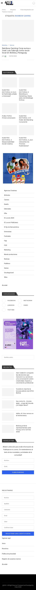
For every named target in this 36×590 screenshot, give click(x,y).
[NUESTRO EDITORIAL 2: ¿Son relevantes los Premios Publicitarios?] (26, 130)
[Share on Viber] (23, 60)
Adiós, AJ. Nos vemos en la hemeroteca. (25, 414)
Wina (5, 277)
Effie (5, 213)
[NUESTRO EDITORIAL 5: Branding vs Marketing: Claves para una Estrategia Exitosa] (26, 82)
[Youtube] (27, 3)
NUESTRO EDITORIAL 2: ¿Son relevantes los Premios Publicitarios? (26, 142)
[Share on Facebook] (13, 60)
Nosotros (5, 548)
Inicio (4, 543)
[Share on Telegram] (21, 60)
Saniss (6, 268)
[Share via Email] (25, 60)
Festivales (7, 236)
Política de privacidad (9, 554)
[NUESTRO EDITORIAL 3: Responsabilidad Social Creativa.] (9, 130)
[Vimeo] (25, 3)
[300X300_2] (18, 154)
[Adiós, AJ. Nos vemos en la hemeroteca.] (8, 417)
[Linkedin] (23, 3)
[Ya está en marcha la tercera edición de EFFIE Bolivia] (8, 392)
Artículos (7, 195)
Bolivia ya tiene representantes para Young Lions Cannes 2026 (23, 429)
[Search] (30, 3)
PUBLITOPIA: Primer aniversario (8, 117)
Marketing (7, 250)
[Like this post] (10, 60)
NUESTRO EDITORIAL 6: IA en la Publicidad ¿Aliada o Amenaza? (9, 93)
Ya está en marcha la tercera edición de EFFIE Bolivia (25, 391)
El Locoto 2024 (9, 218)
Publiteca (7, 263)
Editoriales (7, 209)
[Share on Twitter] (15, 60)
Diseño (6, 204)
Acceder (5, 285)
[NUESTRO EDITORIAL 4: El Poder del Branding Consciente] (26, 108)
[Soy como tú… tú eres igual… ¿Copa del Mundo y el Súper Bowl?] (8, 404)
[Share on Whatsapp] (19, 60)
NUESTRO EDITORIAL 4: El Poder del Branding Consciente (26, 119)
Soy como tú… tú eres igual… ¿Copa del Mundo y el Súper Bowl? (24, 403)
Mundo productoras (10, 254)
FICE (5, 245)
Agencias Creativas (10, 191)
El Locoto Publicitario (11, 222)
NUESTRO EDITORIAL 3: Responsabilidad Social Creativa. (8, 141)
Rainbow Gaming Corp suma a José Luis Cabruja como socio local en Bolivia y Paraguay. (16, 50)
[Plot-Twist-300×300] (18, 320)
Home (4, 9)
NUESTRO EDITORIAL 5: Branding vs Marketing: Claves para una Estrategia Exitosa (26, 95)
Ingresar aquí (6, 538)
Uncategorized (9, 273)
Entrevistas (7, 232)
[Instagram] (21, 3)
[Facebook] (18, 3)
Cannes (6, 200)
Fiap (5, 241)
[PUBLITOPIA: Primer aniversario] (9, 108)
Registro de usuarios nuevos (11, 559)
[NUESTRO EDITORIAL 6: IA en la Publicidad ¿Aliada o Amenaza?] (9, 82)
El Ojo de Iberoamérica (11, 227)
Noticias (7, 259)
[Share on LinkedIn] (17, 60)
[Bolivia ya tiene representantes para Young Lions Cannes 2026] (8, 429)
